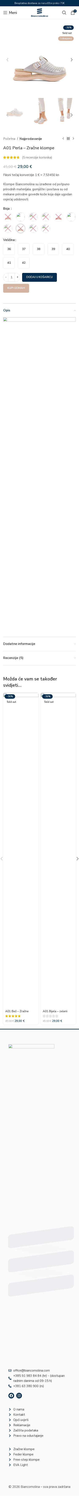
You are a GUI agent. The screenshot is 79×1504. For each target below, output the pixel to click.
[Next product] (73, 138)
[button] (7, 60)
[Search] (64, 12)
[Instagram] (19, 1395)
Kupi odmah (16, 288)
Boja (7, 208)
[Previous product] (63, 138)
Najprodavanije (31, 139)
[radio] (9, 249)
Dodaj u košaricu (39, 277)
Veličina (9, 240)
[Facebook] (11, 1395)
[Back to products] (68, 138)
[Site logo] (39, 12)
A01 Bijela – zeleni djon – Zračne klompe (57, 1013)
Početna (9, 139)
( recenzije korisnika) (37, 157)
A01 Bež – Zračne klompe (17, 1013)
